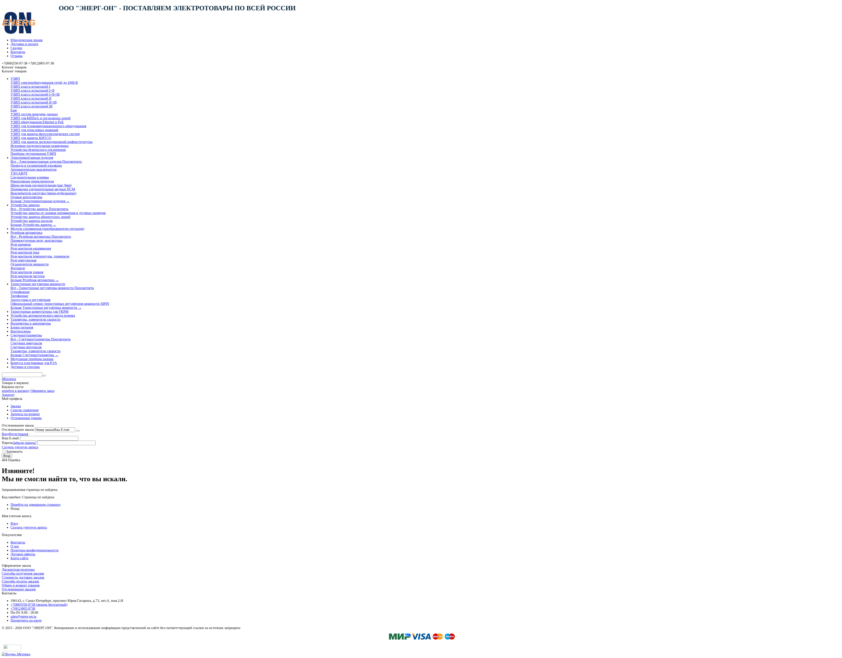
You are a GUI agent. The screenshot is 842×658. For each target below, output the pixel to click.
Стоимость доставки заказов (23, 577)
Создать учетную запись (20, 447)
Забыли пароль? (25, 443)
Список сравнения (24, 410)
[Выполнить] (78, 430)
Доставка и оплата (24, 44)
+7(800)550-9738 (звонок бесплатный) (39, 604)
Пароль (7, 443)
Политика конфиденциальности (35, 550)
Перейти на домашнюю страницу (36, 504)
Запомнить (14, 451)
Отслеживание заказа (18, 429)
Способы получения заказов (23, 573)
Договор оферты (23, 554)
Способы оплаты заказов (20, 581)
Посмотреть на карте (26, 620)
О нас (15, 546)
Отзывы (17, 56)
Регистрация (18, 434)
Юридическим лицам (27, 40)
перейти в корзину (16, 391)
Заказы (16, 406)
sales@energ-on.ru (23, 616)
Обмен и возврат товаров (21, 585)
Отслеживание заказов (19, 589)
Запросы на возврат (25, 414)
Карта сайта (19, 558)
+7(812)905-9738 (23, 608)
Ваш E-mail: (10, 438)
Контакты (18, 52)
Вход (5, 434)
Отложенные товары (26, 418)
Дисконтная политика (18, 569)
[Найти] (44, 375)
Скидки (16, 48)
